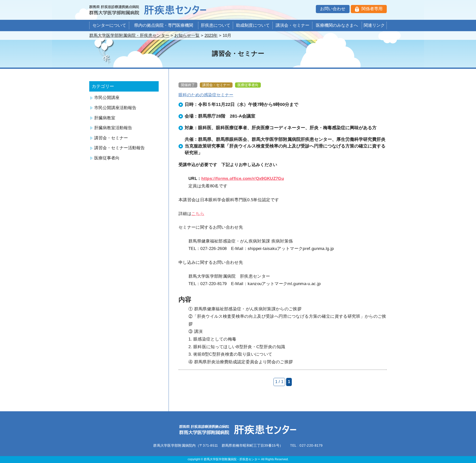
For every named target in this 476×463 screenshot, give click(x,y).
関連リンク (374, 25)
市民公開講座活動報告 (115, 107)
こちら (197, 213)
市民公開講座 (106, 97)
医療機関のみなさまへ (337, 25)
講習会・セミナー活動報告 (119, 148)
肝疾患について (215, 25)
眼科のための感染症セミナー (205, 95)
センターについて (109, 25)
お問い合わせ (332, 8)
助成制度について (253, 25)
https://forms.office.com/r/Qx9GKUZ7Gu (242, 178)
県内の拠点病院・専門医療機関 (163, 25)
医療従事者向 (106, 158)
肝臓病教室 (104, 118)
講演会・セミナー (292, 25)
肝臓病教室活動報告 (113, 127)
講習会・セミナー (111, 138)
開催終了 (188, 85)
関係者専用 (372, 8)
